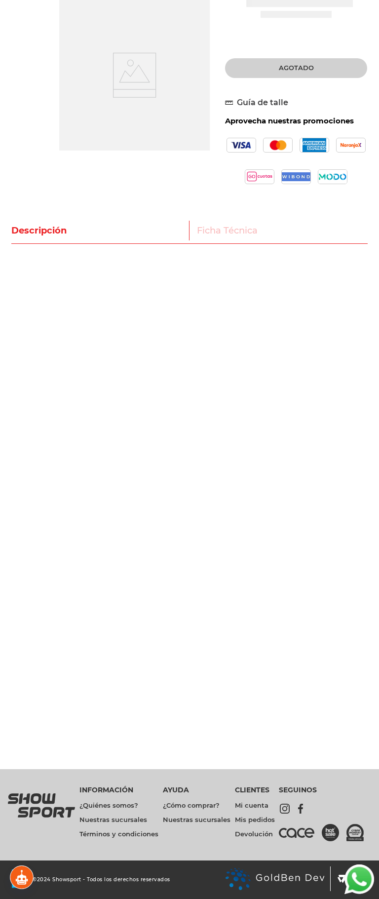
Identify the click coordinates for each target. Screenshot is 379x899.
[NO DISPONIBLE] (296, 68)
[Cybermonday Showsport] (358, 833)
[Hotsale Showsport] (334, 833)
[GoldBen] (275, 879)
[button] (260, 103)
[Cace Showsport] (300, 837)
